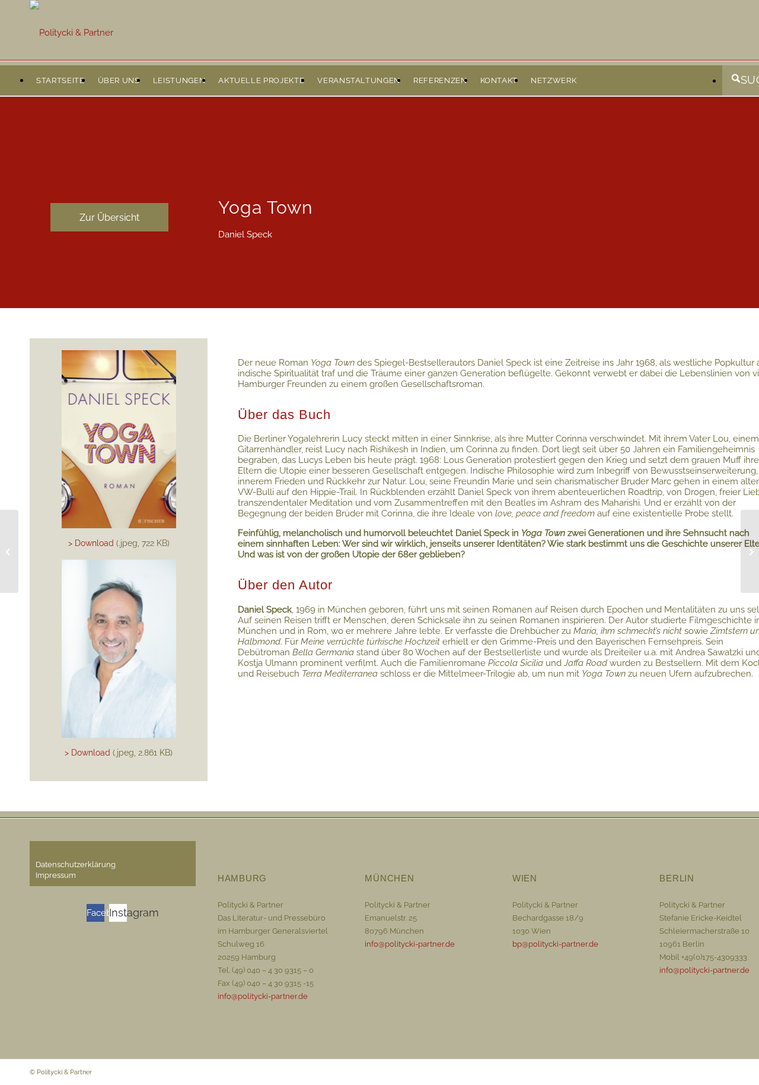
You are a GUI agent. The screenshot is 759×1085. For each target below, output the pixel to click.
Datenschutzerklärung (76, 864)
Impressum (56, 875)
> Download (91, 543)
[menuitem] (60, 81)
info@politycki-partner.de (263, 996)
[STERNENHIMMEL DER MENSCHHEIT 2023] (9, 551)
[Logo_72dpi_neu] (71, 32)
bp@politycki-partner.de (555, 944)
